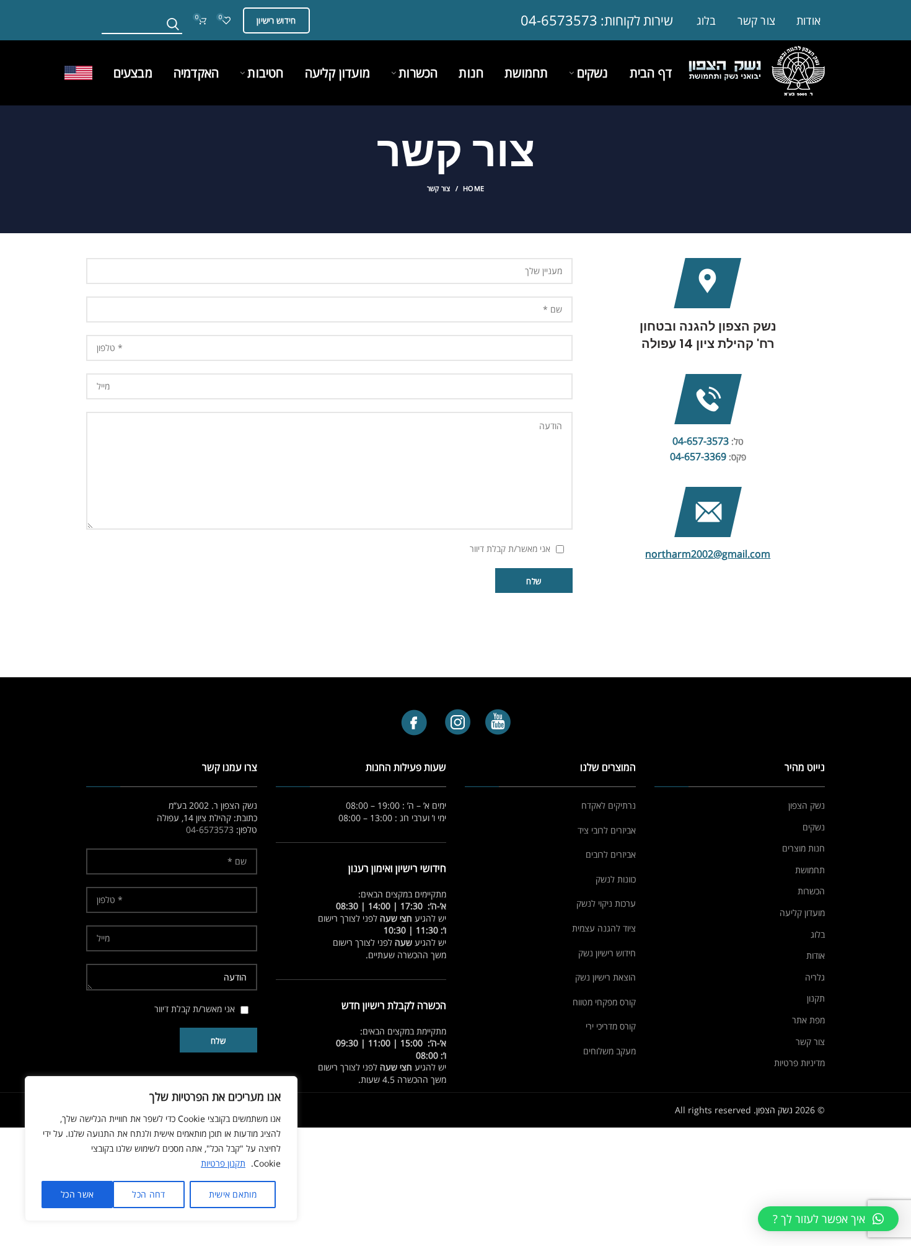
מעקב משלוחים (609, 1051)
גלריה (815, 977)
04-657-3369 (698, 456)
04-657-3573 (700, 441)
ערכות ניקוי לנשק (606, 903)
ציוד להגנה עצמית (604, 928)
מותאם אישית (233, 1194)
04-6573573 (559, 20)
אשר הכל (77, 1194)
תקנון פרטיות (223, 1163)
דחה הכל (148, 1194)
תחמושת (810, 870)
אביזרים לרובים (611, 854)
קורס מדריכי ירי (611, 1026)
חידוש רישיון (276, 20)
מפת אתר (808, 1020)
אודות (815, 955)
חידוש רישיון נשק (607, 953)
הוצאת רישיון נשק (605, 977)
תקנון (816, 998)
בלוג (818, 934)
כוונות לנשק (616, 879)
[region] (161, 1148)
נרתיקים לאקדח (608, 805)
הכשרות (811, 891)
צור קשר (810, 1042)
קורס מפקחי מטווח (604, 1002)
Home (473, 188)
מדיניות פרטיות (799, 1063)
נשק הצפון (806, 805)
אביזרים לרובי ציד (607, 830)
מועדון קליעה (802, 913)
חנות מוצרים (803, 848)
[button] (828, 1218)
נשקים (814, 827)
